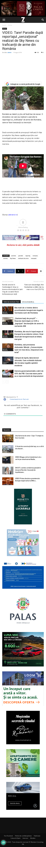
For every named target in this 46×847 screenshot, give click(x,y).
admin (9, 52)
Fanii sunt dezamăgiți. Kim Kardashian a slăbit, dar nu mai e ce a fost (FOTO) (34, 287)
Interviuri (25, 838)
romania (35, 256)
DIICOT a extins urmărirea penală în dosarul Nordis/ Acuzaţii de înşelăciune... (28, 470)
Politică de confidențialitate (23, 836)
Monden (32, 838)
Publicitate (37, 836)
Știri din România (5, 312)
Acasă (4, 25)
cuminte (13, 256)
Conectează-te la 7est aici (19, 399)
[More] (41, 271)
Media (10, 25)
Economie (5, 376)
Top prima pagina (5, 362)
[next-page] (7, 381)
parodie (20, 256)
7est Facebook (8, 836)
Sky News (13, 258)
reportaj (27, 256)
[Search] (43, 20)
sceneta (5, 258)
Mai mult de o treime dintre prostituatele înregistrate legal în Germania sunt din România (29, 310)
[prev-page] (3, 381)
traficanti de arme (23, 258)
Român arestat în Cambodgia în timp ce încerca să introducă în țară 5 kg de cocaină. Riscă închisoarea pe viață (12, 289)
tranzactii (33, 258)
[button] (3, 20)
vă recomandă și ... (28, 302)
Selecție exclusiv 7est (11, 302)
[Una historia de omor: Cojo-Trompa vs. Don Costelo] (7, 438)
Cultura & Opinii (15, 838)
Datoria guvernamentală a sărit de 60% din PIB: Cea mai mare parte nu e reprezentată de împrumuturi (29, 373)
